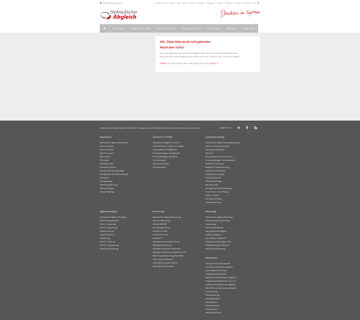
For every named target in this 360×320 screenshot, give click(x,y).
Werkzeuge (231, 28)
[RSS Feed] (255, 128)
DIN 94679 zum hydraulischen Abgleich (221, 288)
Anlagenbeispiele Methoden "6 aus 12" (221, 281)
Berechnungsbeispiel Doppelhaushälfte (168, 256)
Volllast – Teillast (212, 195)
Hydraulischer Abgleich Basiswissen (114, 142)
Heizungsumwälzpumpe (215, 149)
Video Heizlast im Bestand (163, 259)
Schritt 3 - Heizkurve (108, 241)
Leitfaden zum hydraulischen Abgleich (220, 284)
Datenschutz (195, 128)
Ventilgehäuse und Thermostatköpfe (114, 174)
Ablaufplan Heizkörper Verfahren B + (167, 248)
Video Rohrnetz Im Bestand (163, 266)
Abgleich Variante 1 (107, 231)
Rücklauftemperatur (213, 178)
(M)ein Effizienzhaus (213, 312)
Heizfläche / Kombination (215, 170)
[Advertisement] (207, 97)
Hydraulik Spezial (212, 305)
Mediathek (229, 3)
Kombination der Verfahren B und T (166, 241)
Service (220, 3)
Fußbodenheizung (213, 295)
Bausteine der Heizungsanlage (112, 170)
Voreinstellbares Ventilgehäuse (165, 149)
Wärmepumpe (211, 302)
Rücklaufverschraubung (215, 174)
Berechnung (213, 28)
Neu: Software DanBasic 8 (216, 238)
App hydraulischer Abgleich (216, 231)
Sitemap (238, 3)
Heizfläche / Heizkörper (215, 163)
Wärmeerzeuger (212, 185)
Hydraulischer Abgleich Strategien (113, 217)
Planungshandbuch (213, 298)
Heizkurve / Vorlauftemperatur (218, 146)
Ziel (166, 3)
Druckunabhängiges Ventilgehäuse (166, 153)
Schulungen (200, 3)
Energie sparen (212, 309)
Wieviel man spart (107, 153)
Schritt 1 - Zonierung (108, 224)
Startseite (158, 3)
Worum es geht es (107, 146)
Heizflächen (104, 178)
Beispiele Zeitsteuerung (109, 248)
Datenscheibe (211, 224)
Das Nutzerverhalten (214, 199)
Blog (178, 3)
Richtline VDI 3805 (160, 224)
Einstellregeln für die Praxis (216, 270)
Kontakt (246, 3)
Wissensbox (249, 28)
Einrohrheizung (212, 291)
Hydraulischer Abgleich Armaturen (166, 142)
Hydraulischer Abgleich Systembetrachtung (222, 142)
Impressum (184, 128)
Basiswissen (118, 28)
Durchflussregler (159, 167)
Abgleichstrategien (192, 28)
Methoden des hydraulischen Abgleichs (221, 277)
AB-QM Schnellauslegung (215, 248)
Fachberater (211, 3)
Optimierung (105, 238)
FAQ (192, 3)
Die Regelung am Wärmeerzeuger (219, 188)
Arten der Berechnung (161, 220)
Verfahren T (157, 238)
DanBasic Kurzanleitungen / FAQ (218, 241)
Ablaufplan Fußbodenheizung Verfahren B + (170, 252)
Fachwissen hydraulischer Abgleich (219, 267)
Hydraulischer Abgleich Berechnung (167, 217)
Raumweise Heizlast (108, 167)
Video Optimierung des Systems (165, 263)
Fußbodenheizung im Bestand (217, 245)
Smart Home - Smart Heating (217, 192)
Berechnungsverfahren (162, 227)
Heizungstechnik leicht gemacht (218, 263)
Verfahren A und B (160, 231)
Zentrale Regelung (107, 192)
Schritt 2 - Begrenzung (108, 227)
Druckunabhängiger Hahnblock (165, 156)
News (172, 3)
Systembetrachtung (166, 28)
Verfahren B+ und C (160, 234)
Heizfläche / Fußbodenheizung (217, 167)
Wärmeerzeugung (107, 188)
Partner (185, 3)
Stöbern (163, 63)
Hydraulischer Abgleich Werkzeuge (219, 217)
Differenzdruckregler (161, 163)
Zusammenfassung (213, 202)
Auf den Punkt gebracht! (109, 220)
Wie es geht (104, 160)
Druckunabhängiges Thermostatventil (220, 160)
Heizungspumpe (106, 181)
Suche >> (214, 63)
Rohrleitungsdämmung (109, 185)
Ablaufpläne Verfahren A (162, 245)
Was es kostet (105, 156)
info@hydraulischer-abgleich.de (112, 3)
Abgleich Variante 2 (107, 234)
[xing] (238, 128)
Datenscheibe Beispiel (214, 227)
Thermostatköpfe (159, 160)
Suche (254, 3)
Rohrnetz (209, 153)
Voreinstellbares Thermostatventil (219, 156)
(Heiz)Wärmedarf (106, 163)
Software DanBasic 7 (214, 234)
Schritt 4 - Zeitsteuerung (109, 245)
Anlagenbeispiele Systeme (216, 274)
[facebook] (247, 128)
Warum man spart (107, 149)
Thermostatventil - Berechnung (218, 220)
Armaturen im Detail (141, 28)
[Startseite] (104, 28)
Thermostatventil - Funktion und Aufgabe (168, 146)
